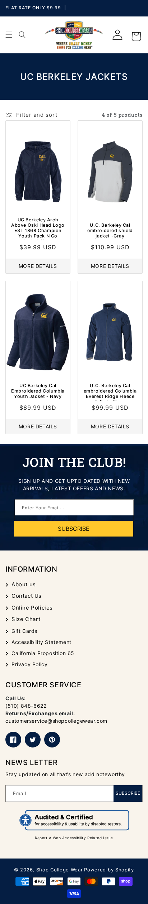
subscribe (73, 528)
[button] (9, 35)
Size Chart (26, 619)
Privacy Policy (29, 664)
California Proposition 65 (42, 653)
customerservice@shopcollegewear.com (56, 721)
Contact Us (26, 595)
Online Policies (32, 607)
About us (23, 584)
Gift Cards (24, 631)
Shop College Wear (59, 869)
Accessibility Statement (41, 642)
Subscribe (128, 793)
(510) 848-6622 (25, 706)
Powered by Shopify (109, 869)
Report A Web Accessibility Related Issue (74, 838)
